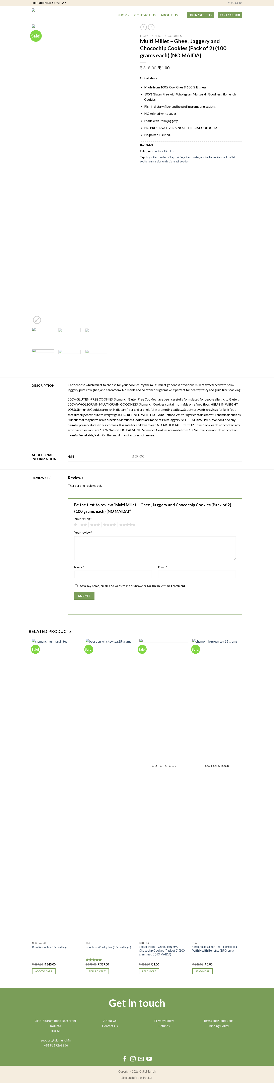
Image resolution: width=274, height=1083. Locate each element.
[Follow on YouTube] (240, 3)
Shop (122, 15)
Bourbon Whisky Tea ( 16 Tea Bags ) (108, 947)
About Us (169, 15)
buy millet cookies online (160, 157)
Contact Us (110, 1026)
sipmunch (162, 161)
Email (162, 567)
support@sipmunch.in (56, 1040)
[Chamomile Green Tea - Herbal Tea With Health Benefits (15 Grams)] (217, 789)
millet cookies (191, 157)
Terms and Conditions (218, 1020)
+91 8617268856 (56, 1045)
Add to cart (43, 971)
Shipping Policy (218, 1026)
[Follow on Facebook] (229, 3)
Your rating (82, 518)
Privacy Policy (164, 1020)
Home (145, 36)
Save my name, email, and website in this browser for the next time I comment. (133, 586)
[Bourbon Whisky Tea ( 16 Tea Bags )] (110, 789)
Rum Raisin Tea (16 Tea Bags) (50, 947)
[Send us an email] (236, 3)
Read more (149, 971)
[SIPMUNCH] (52, 15)
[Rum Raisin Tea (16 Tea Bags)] (57, 789)
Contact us (145, 15)
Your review (83, 532)
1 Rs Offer (169, 151)
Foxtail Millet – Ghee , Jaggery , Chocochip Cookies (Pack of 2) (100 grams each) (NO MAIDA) (162, 950)
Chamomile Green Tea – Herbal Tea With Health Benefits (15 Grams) (214, 948)
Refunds (164, 1026)
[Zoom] (37, 320)
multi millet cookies (211, 157)
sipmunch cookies (179, 161)
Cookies (175, 36)
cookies (179, 157)
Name (79, 567)
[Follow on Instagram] (232, 3)
